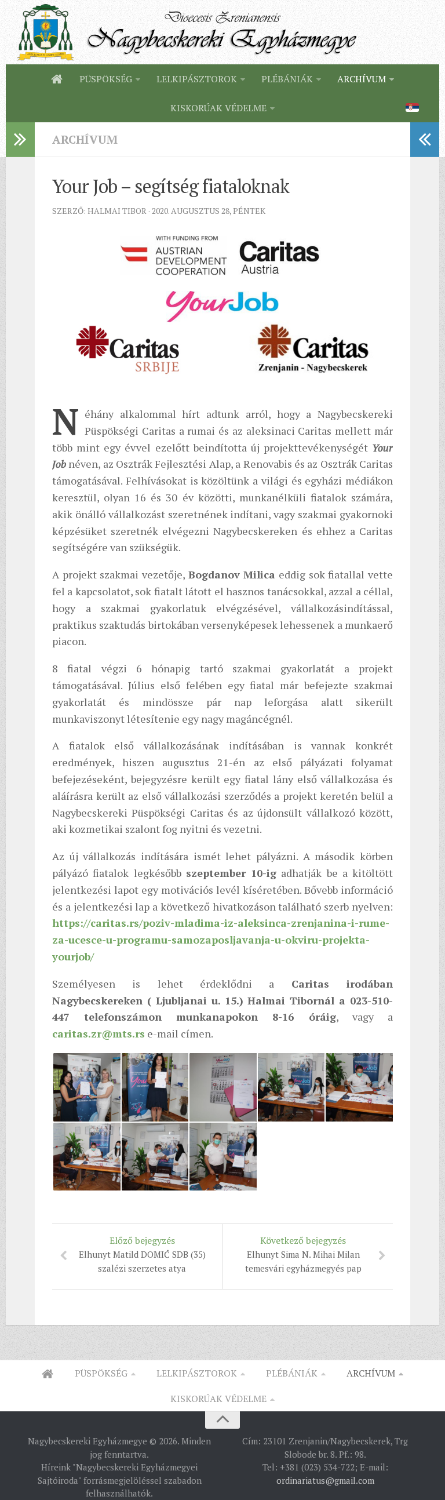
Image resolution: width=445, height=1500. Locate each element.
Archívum (85, 139)
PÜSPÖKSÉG (105, 78)
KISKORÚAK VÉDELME (218, 107)
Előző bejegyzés (142, 1254)
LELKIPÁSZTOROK (196, 78)
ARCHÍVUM (361, 78)
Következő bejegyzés (303, 1254)
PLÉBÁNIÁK (287, 78)
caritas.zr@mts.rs (98, 1033)
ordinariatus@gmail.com (325, 1480)
